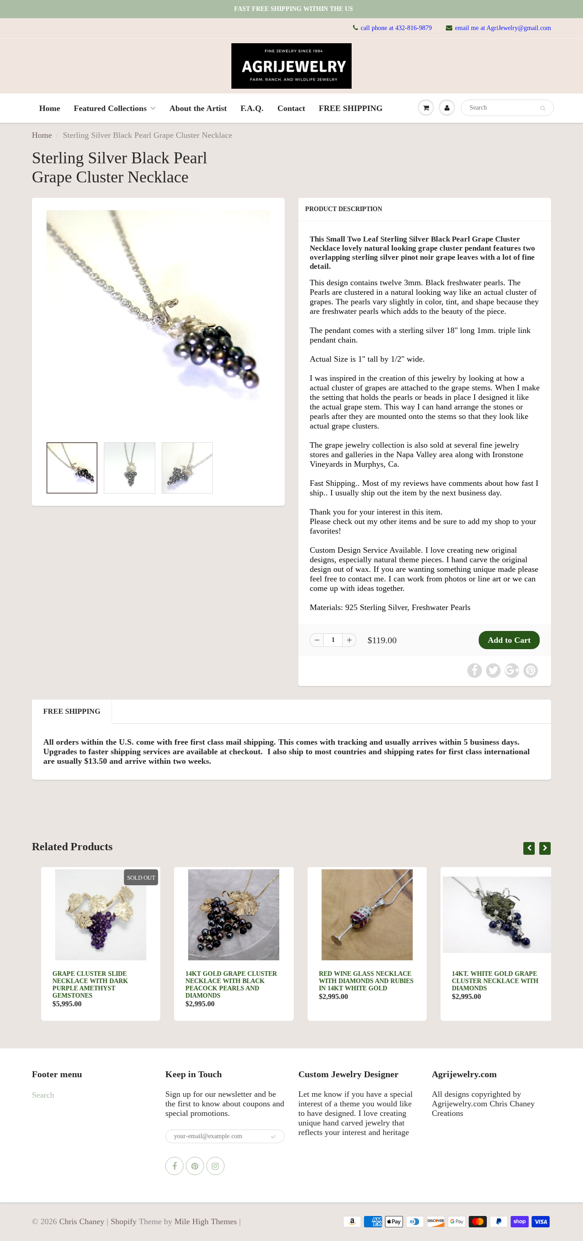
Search (43, 1095)
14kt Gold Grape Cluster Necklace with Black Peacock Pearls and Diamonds (222, 984)
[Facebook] (174, 1166)
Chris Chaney (81, 1221)
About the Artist (198, 108)
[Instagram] (215, 1166)
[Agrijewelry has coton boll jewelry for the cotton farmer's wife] (158, 322)
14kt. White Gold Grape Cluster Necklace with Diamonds (486, 981)
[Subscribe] (273, 1137)
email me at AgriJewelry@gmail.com (503, 28)
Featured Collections (110, 108)
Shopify (124, 1221)
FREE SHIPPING (351, 108)
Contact (291, 108)
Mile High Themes (205, 1221)
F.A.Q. (252, 108)
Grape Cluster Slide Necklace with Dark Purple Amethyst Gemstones (81, 984)
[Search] (543, 108)
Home (49, 108)
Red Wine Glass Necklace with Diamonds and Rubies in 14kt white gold (357, 981)
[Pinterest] (195, 1166)
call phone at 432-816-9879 (396, 28)
